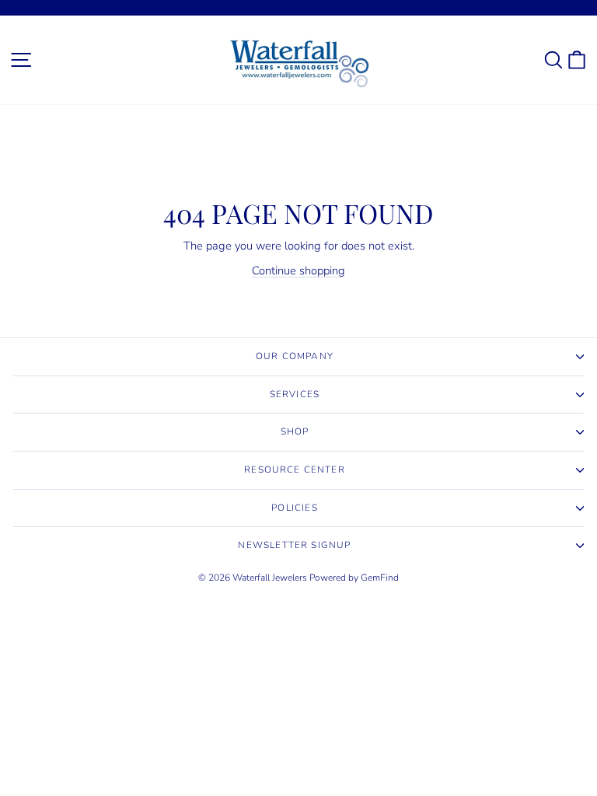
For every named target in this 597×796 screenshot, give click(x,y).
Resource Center (294, 469)
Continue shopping (298, 270)
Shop (295, 431)
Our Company (294, 356)
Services (294, 394)
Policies (294, 507)
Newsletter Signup (294, 545)
